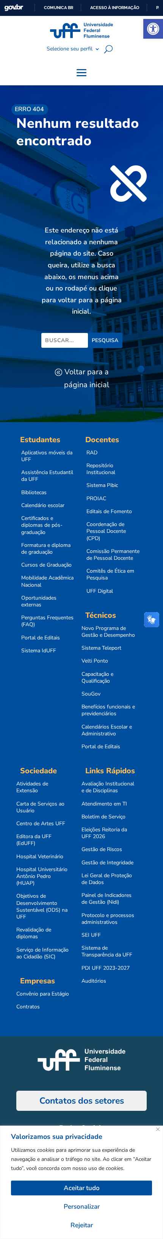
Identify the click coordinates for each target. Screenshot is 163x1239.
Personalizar (82, 1206)
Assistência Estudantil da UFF (47, 476)
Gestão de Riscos (102, 849)
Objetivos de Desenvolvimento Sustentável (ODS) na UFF (41, 906)
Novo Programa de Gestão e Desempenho (108, 632)
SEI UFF (91, 935)
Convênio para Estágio (42, 994)
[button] (153, 29)
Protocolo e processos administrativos (108, 919)
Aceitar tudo (82, 1188)
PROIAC (96, 498)
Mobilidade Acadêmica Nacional (47, 581)
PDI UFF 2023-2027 (106, 968)
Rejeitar (82, 1225)
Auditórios (94, 981)
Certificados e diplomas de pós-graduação (42, 525)
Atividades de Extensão (32, 787)
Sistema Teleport (101, 648)
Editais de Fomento (109, 511)
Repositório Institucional (100, 469)
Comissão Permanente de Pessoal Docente (112, 555)
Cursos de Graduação (46, 565)
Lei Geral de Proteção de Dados (107, 879)
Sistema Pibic (102, 485)
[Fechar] (158, 1129)
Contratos (28, 1006)
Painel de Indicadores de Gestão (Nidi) (107, 899)
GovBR (13, 7)
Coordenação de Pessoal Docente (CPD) (106, 531)
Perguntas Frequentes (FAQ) (47, 621)
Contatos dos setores (81, 1101)
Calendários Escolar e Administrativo (107, 730)
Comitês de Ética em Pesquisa (110, 574)
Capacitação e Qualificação (97, 678)
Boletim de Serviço (103, 816)
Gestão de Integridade (107, 862)
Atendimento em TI (104, 804)
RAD (91, 452)
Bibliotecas (34, 492)
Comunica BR (58, 7)
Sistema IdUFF (38, 650)
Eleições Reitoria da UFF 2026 (104, 833)
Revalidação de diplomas (33, 933)
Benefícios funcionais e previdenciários (108, 710)
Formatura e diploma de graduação (46, 549)
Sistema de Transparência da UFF (107, 951)
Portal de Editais (40, 637)
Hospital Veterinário (39, 856)
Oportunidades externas (38, 601)
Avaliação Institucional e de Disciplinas (108, 787)
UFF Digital (99, 591)
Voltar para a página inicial (86, 378)
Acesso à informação (114, 7)
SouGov (91, 694)
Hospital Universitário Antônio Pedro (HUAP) (41, 876)
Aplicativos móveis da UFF (46, 456)
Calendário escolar (42, 505)
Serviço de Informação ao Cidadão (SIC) (42, 953)
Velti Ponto (95, 661)
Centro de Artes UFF (40, 823)
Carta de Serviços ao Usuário (40, 807)
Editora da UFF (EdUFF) (34, 840)
